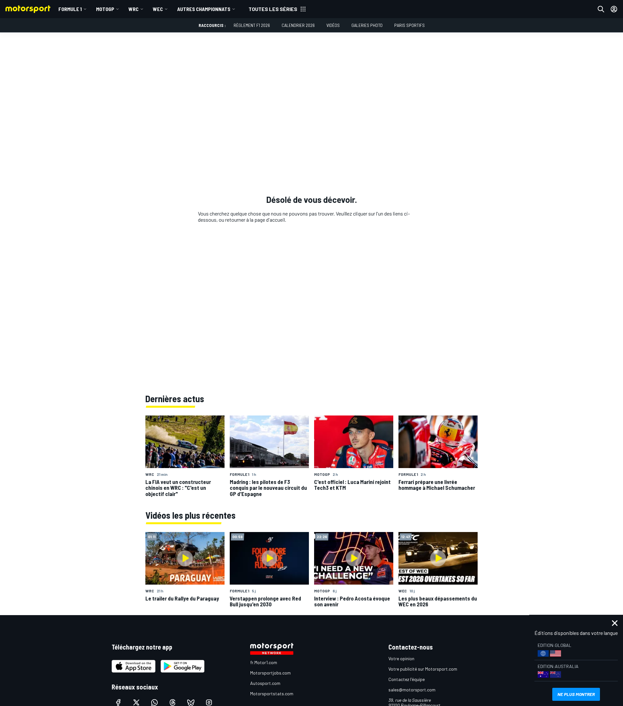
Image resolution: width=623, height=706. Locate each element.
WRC (133, 9)
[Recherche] (600, 9)
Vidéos (333, 25)
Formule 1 (70, 9)
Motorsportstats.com (271, 693)
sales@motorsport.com (411, 689)
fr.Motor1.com (263, 662)
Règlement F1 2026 (252, 25)
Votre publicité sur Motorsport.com (422, 669)
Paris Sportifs (409, 25)
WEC (158, 9)
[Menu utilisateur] (613, 9)
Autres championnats (203, 9)
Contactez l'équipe (406, 679)
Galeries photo (367, 25)
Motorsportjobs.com (270, 672)
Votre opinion (401, 658)
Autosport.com (265, 683)
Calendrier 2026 (298, 25)
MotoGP (105, 9)
